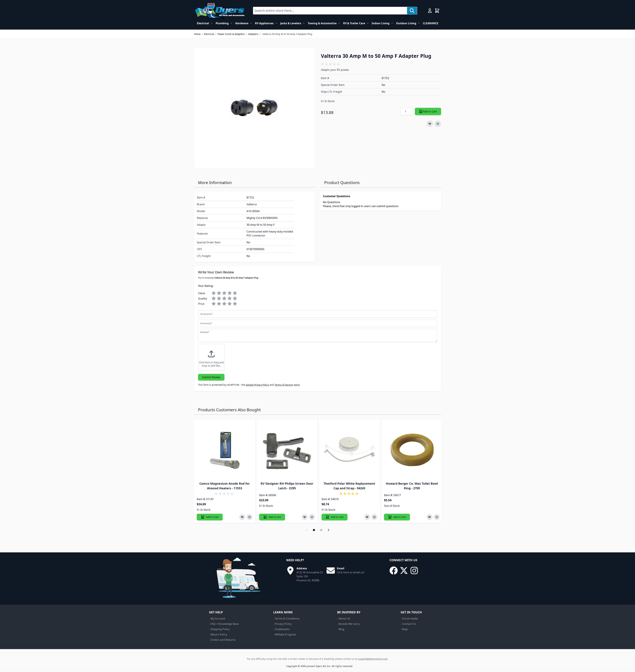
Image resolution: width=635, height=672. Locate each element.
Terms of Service (284, 384)
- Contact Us (408, 624)
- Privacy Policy (282, 624)
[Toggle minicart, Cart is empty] (437, 10)
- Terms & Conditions (286, 618)
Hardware (241, 23)
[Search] (412, 10)
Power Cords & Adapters (231, 34)
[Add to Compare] (437, 123)
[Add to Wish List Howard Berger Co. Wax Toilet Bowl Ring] (429, 517)
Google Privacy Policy (257, 384)
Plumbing (222, 23)
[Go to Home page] (219, 10)
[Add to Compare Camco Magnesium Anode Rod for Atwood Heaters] (250, 517)
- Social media (409, 618)
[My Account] (429, 10)
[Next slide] (328, 530)
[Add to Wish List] (429, 123)
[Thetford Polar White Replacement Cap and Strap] (349, 450)
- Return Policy (218, 634)
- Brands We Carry (348, 624)
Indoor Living (380, 23)
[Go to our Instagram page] (414, 570)
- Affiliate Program (284, 634)
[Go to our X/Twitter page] (404, 570)
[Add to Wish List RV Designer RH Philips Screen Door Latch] (305, 517)
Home (197, 34)
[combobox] (330, 10)
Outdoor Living (406, 23)
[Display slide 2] (321, 530)
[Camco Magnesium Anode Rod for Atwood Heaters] (225, 450)
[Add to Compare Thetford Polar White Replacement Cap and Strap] (374, 517)
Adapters (253, 34)
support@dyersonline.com (372, 658)
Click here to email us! (350, 572)
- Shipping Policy (219, 629)
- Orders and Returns (222, 640)
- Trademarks (281, 629)
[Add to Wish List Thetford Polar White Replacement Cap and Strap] (367, 517)
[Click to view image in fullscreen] (254, 108)
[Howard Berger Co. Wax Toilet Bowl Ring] (412, 450)
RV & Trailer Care (354, 23)
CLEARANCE (430, 23)
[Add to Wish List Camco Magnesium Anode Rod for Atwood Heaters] (242, 517)
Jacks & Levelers (290, 23)
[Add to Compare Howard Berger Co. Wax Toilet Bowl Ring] (437, 517)
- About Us (343, 618)
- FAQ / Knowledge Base (224, 624)
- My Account (217, 618)
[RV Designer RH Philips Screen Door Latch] (287, 450)
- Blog (340, 629)
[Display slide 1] (314, 530)
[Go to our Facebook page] (393, 570)
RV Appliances (264, 23)
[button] (331, 64)
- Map (404, 629)
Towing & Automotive (322, 23)
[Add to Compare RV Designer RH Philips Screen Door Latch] (312, 517)
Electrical (203, 23)
